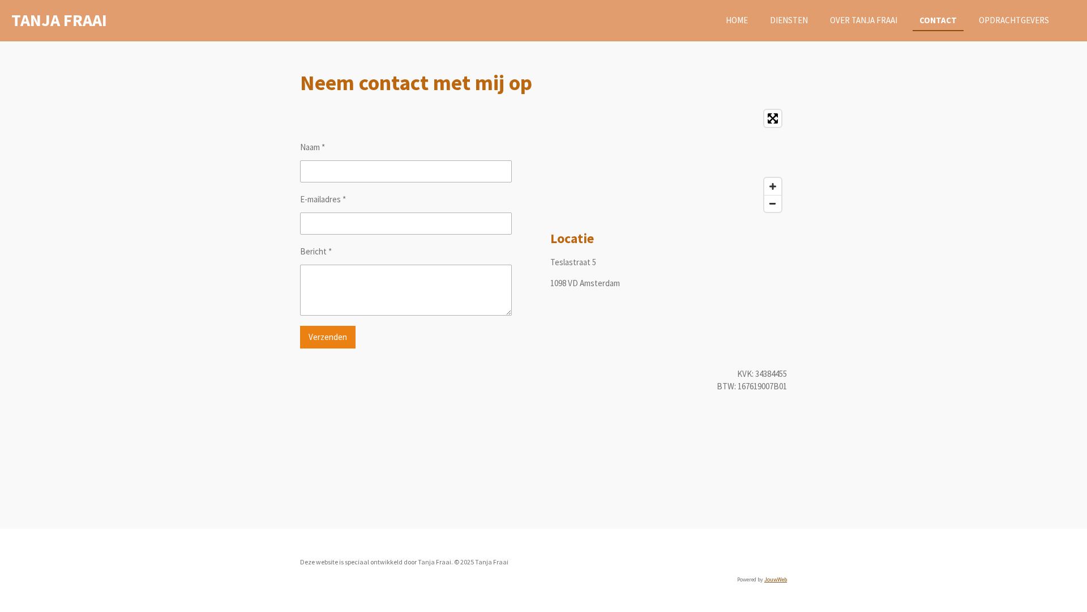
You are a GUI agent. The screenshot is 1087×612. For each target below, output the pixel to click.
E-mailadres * (323, 199)
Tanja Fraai (59, 20)
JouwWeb (775, 579)
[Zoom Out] (772, 203)
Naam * (312, 147)
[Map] (668, 161)
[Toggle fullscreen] (772, 118)
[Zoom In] (772, 186)
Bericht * (316, 251)
